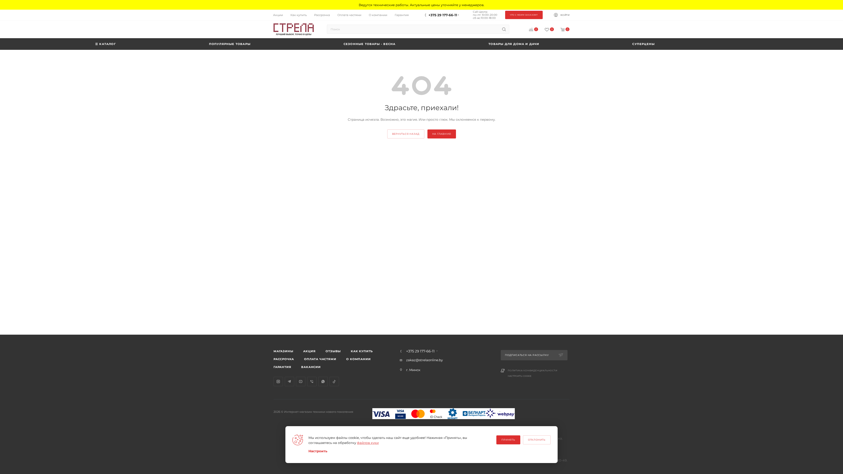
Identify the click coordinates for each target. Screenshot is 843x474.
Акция (309, 351)
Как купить (362, 351)
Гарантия (282, 367)
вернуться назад (406, 133)
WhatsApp (323, 381)
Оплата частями (320, 359)
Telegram (289, 381)
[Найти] (504, 29)
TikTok (334, 381)
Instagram (278, 381)
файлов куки (368, 443)
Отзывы (333, 351)
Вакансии (311, 367)
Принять (508, 439)
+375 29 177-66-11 (443, 15)
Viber (312, 381)
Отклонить (537, 439)
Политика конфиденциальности (532, 370)
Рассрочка (284, 359)
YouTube (300, 381)
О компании (358, 359)
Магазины (283, 351)
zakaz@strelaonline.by (424, 360)
